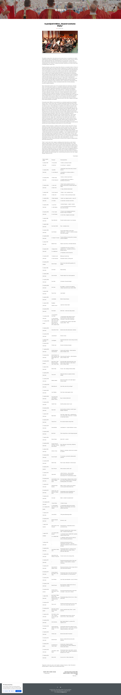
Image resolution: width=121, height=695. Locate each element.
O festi (71, 2)
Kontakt (84, 2)
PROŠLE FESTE (77, 2)
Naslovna (55, 2)
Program (66, 2)
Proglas (60, 2)
